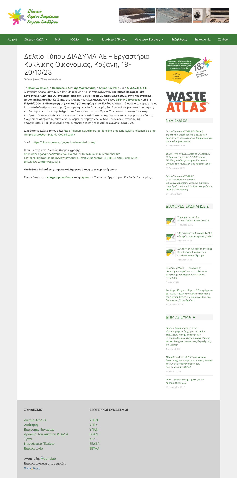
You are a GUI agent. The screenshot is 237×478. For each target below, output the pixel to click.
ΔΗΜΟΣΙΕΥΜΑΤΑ (180, 317)
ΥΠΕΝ (93, 420)
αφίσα (85, 177)
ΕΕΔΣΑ (94, 443)
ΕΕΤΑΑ (94, 448)
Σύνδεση (223, 39)
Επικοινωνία (202, 39)
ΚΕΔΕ (93, 439)
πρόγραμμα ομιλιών (60, 177)
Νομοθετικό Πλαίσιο (114, 39)
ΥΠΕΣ (93, 425)
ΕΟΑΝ (93, 434)
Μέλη (58, 39)
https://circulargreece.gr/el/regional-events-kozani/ (64, 142)
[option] (137, 17)
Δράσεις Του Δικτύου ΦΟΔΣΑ (46, 434)
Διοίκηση (31, 425)
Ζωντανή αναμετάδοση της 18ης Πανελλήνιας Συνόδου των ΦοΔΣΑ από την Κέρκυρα (194, 252)
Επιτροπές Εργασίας (39, 429)
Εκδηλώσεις (179, 39)
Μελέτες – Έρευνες (147, 39)
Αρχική (12, 39)
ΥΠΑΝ (93, 429)
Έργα (89, 39)
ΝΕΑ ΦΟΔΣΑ (177, 120)
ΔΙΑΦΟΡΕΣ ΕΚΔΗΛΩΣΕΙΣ (187, 206)
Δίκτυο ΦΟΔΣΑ (35, 420)
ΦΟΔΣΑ (74, 39)
